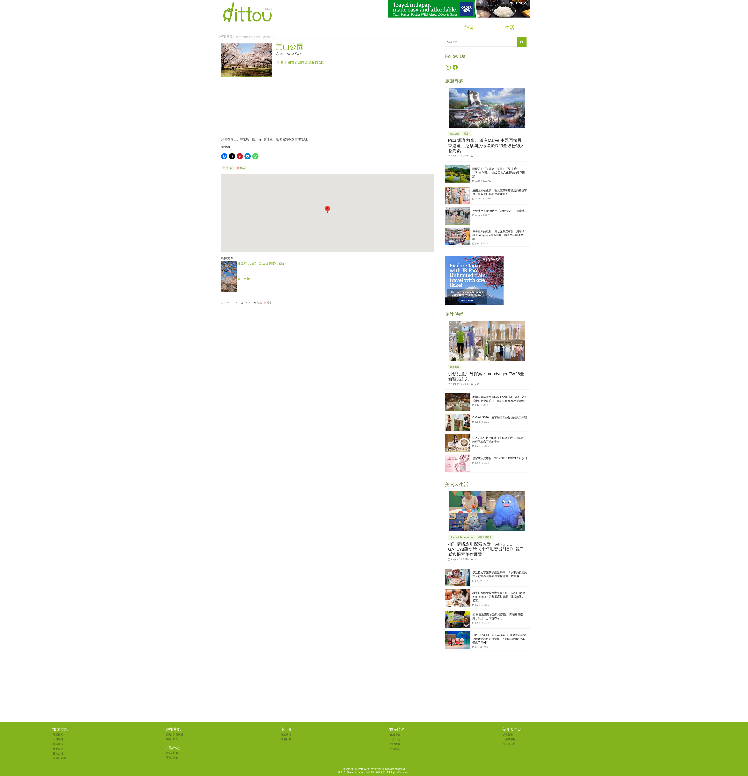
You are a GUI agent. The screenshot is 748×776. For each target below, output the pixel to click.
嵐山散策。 (245, 279)
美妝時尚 (395, 744)
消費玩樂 (248, 36)
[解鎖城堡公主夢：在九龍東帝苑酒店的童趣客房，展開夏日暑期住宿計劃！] (457, 189)
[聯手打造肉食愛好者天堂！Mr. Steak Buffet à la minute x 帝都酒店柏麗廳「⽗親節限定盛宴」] (457, 591)
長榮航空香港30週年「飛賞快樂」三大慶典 (498, 210)
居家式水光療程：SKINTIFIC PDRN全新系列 (499, 458)
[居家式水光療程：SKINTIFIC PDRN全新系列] (457, 456)
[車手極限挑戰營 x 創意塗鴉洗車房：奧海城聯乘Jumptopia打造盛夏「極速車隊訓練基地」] (457, 229)
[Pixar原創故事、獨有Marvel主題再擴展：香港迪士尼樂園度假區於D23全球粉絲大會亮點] (487, 90)
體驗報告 (58, 744)
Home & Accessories (461, 537)
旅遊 (469, 27)
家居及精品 (509, 744)
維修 (168, 752)
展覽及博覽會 (485, 537)
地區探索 (58, 734)
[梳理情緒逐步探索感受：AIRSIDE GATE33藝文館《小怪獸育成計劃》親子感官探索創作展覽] (487, 493)
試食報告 (508, 734)
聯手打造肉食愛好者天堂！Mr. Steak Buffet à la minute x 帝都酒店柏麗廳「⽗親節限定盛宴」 (498, 596)
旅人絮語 (58, 753)
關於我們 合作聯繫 (353, 768)
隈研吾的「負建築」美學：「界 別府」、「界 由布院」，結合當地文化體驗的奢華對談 (498, 172)
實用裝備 (454, 367)
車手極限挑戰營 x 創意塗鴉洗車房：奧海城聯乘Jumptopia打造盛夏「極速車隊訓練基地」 (498, 235)
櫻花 (242, 168)
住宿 (238, 36)
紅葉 (229, 168)
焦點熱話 (454, 133)
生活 (509, 27)
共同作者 (369, 768)
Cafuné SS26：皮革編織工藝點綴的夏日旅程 (499, 417)
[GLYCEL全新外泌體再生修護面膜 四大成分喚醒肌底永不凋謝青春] (457, 436)
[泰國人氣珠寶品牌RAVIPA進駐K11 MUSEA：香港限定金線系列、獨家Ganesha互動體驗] (457, 395)
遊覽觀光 (268, 36)
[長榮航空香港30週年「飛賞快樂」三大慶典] (457, 209)
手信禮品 (395, 748)
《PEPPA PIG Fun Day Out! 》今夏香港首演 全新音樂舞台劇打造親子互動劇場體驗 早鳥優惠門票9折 (499, 638)
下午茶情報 (509, 739)
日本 (284, 62)
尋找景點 (226, 36)
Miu (476, 155)
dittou (248, 302)
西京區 (319, 62)
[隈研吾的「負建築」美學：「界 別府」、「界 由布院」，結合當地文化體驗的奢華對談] (457, 167)
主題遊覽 (58, 739)
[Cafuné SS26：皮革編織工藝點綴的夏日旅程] (457, 416)
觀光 (168, 734)
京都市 (309, 62)
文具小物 (395, 739)
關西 (291, 62)
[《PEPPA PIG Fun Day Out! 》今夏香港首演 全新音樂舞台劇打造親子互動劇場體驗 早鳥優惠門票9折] (457, 633)
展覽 (168, 757)
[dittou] (247, 2)
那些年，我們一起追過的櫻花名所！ (262, 263)
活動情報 (286, 734)
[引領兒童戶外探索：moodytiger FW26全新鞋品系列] (487, 323)
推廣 (175, 752)
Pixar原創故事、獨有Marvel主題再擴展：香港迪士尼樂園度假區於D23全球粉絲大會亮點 (487, 145)
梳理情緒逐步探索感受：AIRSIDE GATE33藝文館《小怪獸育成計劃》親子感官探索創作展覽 (486, 549)
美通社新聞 (59, 758)
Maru (477, 384)
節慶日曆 (286, 739)
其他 (175, 757)
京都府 (299, 62)
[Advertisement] (327, 108)
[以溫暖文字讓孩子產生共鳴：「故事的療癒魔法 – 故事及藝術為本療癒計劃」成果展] (457, 571)
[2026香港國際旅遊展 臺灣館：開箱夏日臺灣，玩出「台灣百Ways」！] (457, 613)
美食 (258, 36)
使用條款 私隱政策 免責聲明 (389, 768)
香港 (466, 133)
